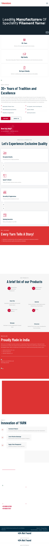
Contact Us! (42, 470)
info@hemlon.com (6, 511)
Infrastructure (28, 516)
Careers (40, 529)
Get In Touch (28, 513)
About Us (27, 506)
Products (27, 508)
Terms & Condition (34, 529)
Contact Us (16, 118)
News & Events (28, 511)
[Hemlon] (6, 3)
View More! (5, 118)
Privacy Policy (44, 528)
